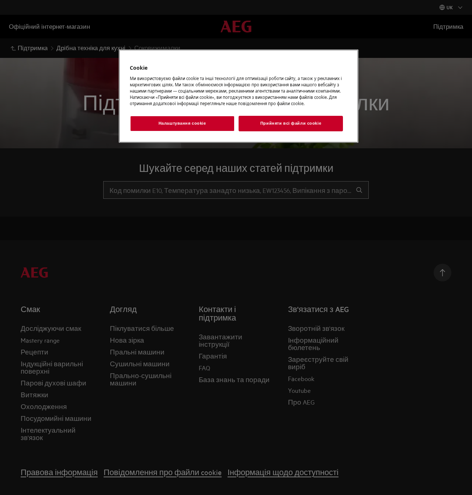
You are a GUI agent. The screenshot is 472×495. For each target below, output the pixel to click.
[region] (238, 96)
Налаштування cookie (182, 123)
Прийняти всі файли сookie (290, 123)
